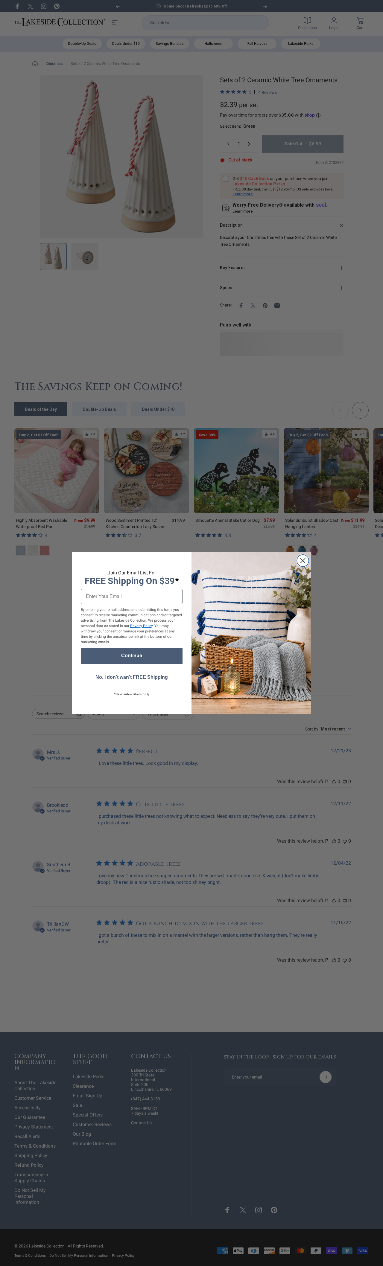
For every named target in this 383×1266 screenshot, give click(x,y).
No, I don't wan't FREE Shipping (131, 677)
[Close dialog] (303, 561)
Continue (131, 655)
